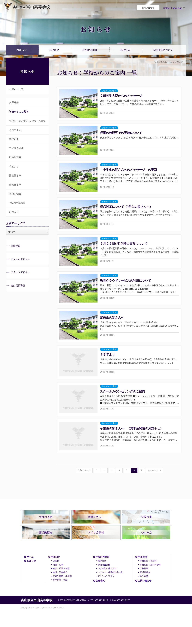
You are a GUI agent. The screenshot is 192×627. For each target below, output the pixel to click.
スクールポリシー (20, 259)
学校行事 (14, 138)
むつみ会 (14, 211)
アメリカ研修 (16, 148)
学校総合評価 (104, 564)
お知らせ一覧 (16, 89)
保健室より (15, 184)
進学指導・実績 (60, 579)
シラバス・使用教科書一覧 (110, 572)
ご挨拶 (56, 560)
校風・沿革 (58, 564)
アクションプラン (106, 576)
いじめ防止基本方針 (107, 568)
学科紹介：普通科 (148, 560)
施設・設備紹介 (60, 572)
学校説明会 (15, 193)
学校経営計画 (102, 556)
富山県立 (31, 6)
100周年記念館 (17, 202)
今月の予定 (15, 129)
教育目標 (102, 560)
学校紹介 (55, 556)
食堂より (14, 166)
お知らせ (31, 560)
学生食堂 (144, 576)
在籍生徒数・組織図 (62, 576)
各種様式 (100, 580)
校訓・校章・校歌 (61, 568)
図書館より (15, 175)
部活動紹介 (145, 572)
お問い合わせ (148, 7)
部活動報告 (15, 157)
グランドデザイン (20, 272)
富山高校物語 (18, 285)
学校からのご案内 (27, 120)
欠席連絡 (14, 102)
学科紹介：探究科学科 (150, 564)
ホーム (30, 556)
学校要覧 (15, 246)
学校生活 (142, 556)
